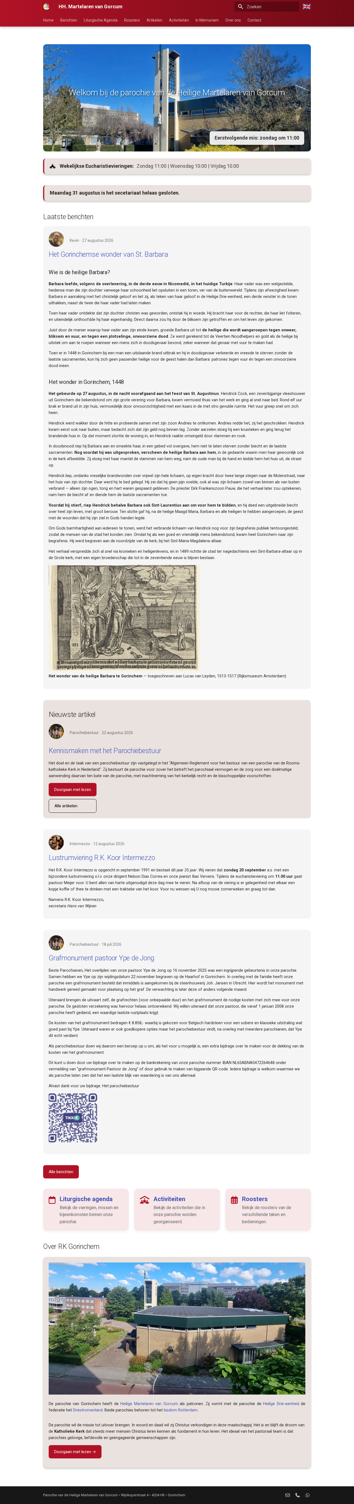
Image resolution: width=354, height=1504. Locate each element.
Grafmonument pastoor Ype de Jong (101, 958)
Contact (254, 20)
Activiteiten (179, 20)
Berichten (68, 20)
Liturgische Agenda (101, 20)
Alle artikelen (65, 805)
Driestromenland (88, 1410)
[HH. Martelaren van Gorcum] (46, 6)
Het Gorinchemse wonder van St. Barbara (108, 254)
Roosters (132, 20)
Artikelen (154, 20)
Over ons (233, 20)
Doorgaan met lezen (72, 789)
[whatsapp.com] (307, 1495)
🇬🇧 (307, 7)
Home (48, 20)
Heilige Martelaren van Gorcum (149, 1403)
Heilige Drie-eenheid (281, 1403)
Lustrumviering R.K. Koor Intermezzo (102, 858)
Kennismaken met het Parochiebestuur (105, 751)
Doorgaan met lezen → (75, 1451)
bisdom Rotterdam (180, 1410)
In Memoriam (207, 20)
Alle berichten (61, 1171)
